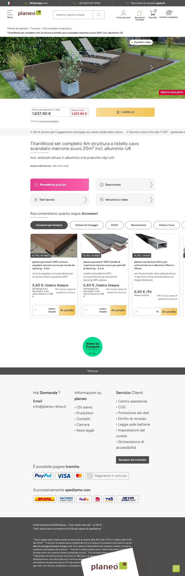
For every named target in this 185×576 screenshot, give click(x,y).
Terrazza (35, 28)
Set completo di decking (56, 28)
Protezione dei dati (133, 413)
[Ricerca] (98, 14)
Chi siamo (84, 407)
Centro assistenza (132, 401)
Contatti (83, 419)
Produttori (85, 413)
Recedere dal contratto (132, 459)
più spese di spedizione (49, 121)
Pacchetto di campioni (148, 3)
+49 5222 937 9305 (89, 3)
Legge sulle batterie (134, 424)
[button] (8, 3)
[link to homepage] (29, 13)
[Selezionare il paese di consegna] (8, 3)
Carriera (83, 424)
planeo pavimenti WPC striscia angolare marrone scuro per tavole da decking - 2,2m (53, 265)
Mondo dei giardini (17, 28)
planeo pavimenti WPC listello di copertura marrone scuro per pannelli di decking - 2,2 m (104, 265)
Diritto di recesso (132, 418)
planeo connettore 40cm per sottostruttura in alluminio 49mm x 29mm (154, 265)
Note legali (85, 430)
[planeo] (109, 566)
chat (39, 3)
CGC (122, 407)
